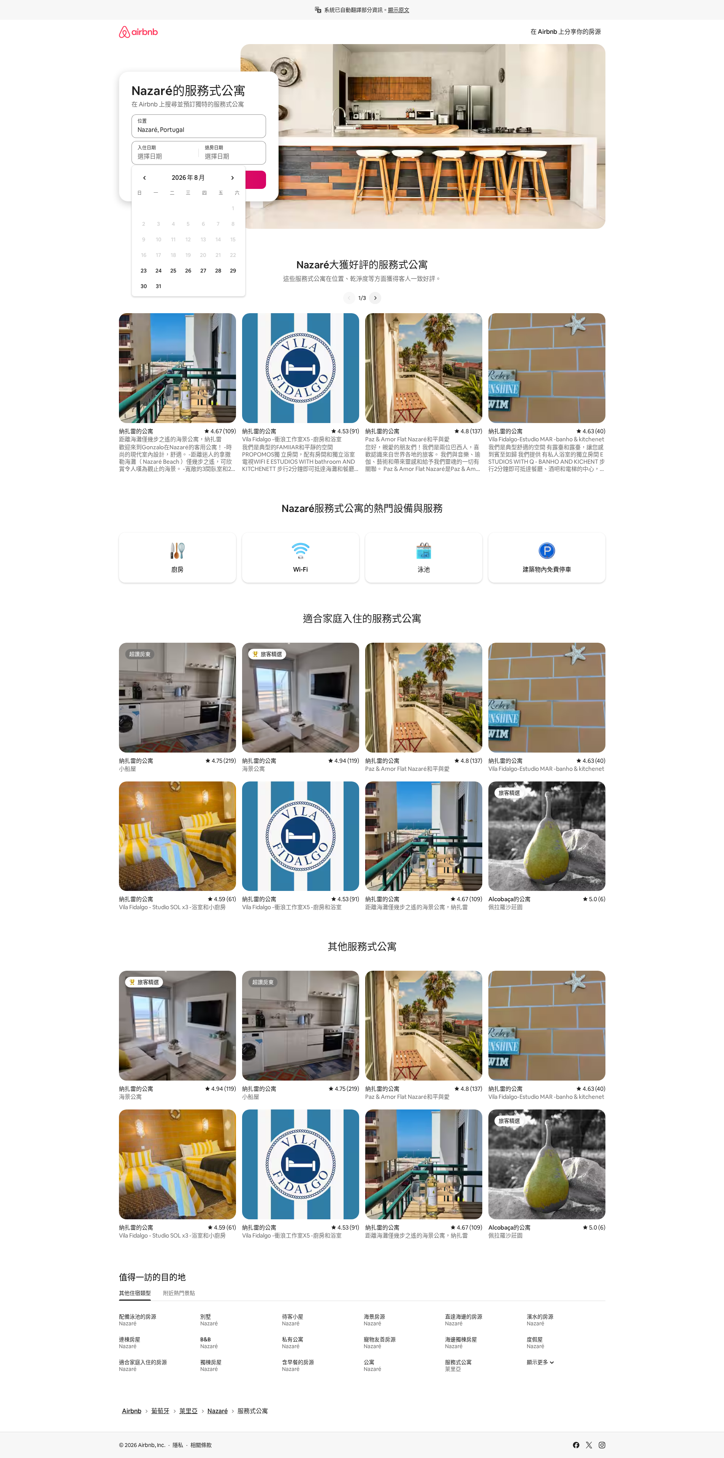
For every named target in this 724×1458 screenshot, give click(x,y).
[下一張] (375, 298)
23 (144, 270)
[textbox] (165, 156)
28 (218, 270)
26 (188, 270)
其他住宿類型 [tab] (135, 1293)
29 (233, 270)
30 (144, 286)
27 (203, 270)
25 (173, 270)
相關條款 (201, 1445)
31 (158, 286)
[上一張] (349, 298)
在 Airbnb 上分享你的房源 (566, 32)
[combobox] (199, 129)
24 (158, 270)
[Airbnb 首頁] (138, 32)
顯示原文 (398, 9)
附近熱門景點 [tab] (179, 1293)
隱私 (178, 1445)
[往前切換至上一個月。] (145, 178)
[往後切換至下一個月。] (232, 178)
